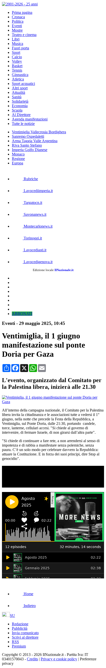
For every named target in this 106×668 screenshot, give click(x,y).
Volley (17, 61)
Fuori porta (20, 48)
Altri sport (20, 88)
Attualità (18, 92)
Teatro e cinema (24, 35)
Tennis (17, 70)
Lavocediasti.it (34, 250)
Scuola (17, 110)
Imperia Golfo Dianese (29, 150)
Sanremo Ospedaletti (28, 136)
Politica (17, 21)
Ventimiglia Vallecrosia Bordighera (39, 132)
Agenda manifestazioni (30, 119)
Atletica (18, 79)
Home (28, 594)
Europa (17, 163)
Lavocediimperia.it (38, 191)
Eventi (17, 26)
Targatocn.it (32, 202)
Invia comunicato (25, 633)
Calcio (17, 57)
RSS (15, 642)
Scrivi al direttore (25, 637)
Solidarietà (20, 101)
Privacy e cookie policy (59, 659)
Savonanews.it (34, 214)
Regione (18, 159)
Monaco (18, 154)
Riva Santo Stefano (27, 145)
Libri (15, 39)
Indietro (29, 606)
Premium (19, 646)
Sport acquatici (23, 83)
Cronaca (18, 17)
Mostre (17, 30)
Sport (16, 52)
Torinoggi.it (32, 238)
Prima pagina (22, 12)
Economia (20, 106)
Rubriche (30, 179)
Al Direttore (21, 115)
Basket (17, 66)
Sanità (16, 97)
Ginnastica (20, 75)
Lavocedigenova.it (38, 262)
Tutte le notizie (23, 123)
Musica (17, 43)
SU (12, 615)
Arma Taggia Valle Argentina (34, 141)
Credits (32, 659)
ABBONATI (22, 314)
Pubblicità (19, 628)
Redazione (20, 624)
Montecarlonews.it (38, 226)
